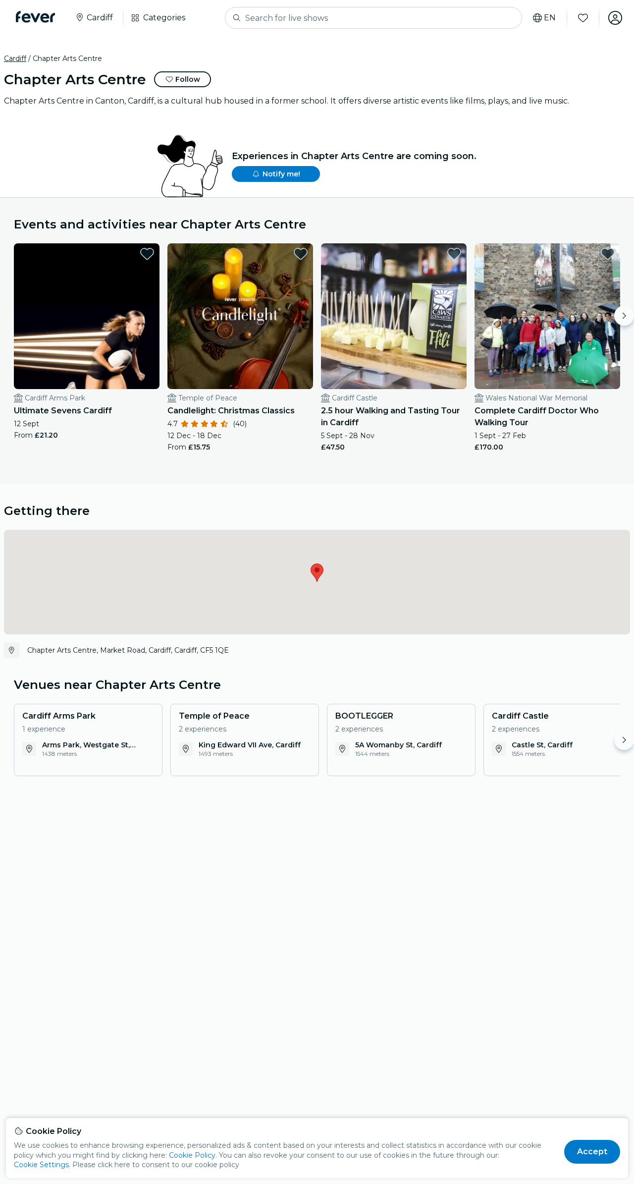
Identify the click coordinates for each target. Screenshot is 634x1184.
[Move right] (624, 316)
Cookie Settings (41, 1164)
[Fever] (35, 17)
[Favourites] (583, 18)
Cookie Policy (192, 1155)
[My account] (615, 18)
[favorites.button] (147, 253)
